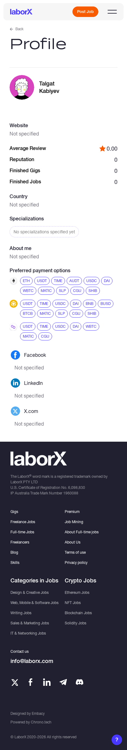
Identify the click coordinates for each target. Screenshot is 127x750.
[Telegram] (63, 682)
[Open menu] (112, 11)
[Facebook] (30, 682)
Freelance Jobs (22, 521)
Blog (14, 552)
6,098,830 (76, 487)
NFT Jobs (73, 602)
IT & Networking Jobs (28, 633)
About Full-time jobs (82, 532)
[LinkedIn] (47, 682)
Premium (72, 511)
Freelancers (19, 542)
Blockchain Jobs (78, 612)
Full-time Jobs (22, 532)
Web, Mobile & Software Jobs (34, 602)
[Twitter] (14, 682)
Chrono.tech (41, 722)
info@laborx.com (31, 661)
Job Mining (74, 521)
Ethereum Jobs (77, 592)
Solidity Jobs (75, 623)
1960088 (70, 493)
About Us (72, 542)
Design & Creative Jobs (29, 592)
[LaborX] (21, 12)
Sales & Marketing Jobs (29, 623)
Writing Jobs (20, 612)
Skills (14, 562)
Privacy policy (76, 562)
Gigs (14, 511)
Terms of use (75, 552)
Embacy (38, 713)
